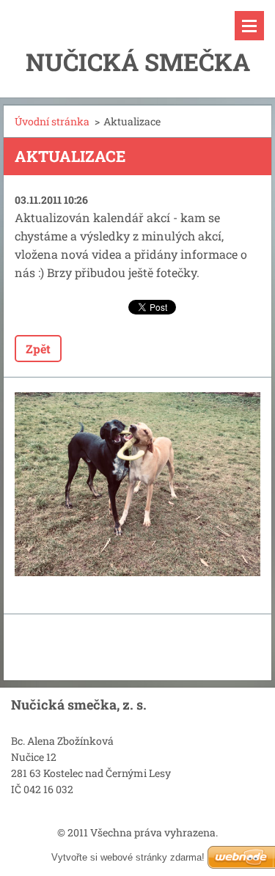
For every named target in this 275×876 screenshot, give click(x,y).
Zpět (38, 348)
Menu (249, 25)
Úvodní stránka (52, 121)
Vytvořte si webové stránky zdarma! (128, 857)
